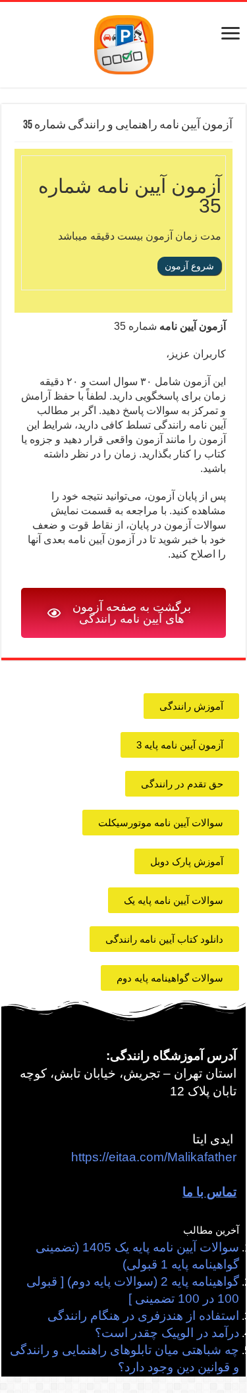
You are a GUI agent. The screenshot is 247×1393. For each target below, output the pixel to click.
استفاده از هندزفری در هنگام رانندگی (143, 1316)
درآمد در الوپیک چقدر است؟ (167, 1333)
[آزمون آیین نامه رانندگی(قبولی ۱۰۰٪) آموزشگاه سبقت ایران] (123, 43)
